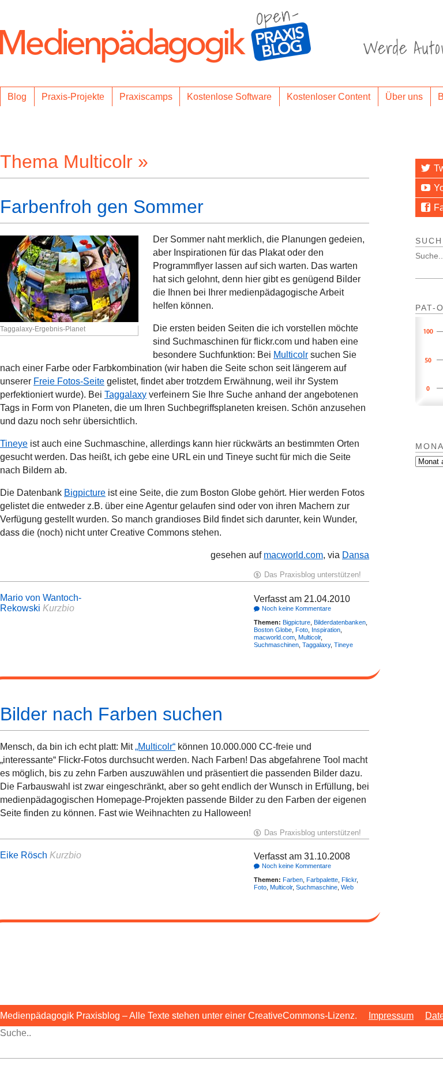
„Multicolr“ (155, 747)
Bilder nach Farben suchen (111, 714)
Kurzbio (58, 608)
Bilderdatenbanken (340, 622)
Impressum (391, 1016)
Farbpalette (322, 879)
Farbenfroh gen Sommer (102, 206)
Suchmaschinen (276, 644)
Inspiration (325, 629)
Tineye (14, 443)
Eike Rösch (23, 855)
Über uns (404, 97)
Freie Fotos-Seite (68, 381)
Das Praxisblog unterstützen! (312, 574)
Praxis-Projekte (73, 97)
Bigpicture (85, 493)
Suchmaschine (316, 887)
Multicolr (290, 355)
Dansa (355, 555)
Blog (17, 97)
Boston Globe (273, 629)
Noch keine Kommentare (296, 608)
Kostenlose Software (229, 97)
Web (347, 887)
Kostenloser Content (328, 97)
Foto (301, 629)
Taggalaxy (125, 394)
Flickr (348, 879)
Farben (293, 879)
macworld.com (293, 555)
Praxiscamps (145, 97)
